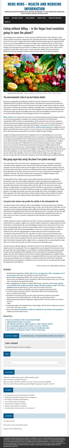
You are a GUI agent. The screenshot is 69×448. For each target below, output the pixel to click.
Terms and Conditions (54, 18)
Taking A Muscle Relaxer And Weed (15, 406)
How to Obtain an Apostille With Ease (15, 379)
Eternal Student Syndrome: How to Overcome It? (20, 408)
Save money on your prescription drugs (15, 425)
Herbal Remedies (30, 18)
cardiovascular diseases (43, 127)
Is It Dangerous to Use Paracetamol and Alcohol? (20, 395)
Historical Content (17, 18)
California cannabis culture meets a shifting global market (21, 377)
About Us (7, 22)
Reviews (7, 18)
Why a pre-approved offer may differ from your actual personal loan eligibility (27, 382)
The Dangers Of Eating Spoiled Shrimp (16, 399)
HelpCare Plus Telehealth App (12, 429)
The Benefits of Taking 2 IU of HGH (15, 404)
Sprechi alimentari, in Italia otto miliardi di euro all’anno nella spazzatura (39, 309)
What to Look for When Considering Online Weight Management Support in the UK (28, 384)
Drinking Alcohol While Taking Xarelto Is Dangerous (21, 397)
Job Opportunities (9, 421)
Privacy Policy (41, 18)
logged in (16, 347)
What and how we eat (11, 117)
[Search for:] (32, 362)
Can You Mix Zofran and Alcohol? (15, 402)
